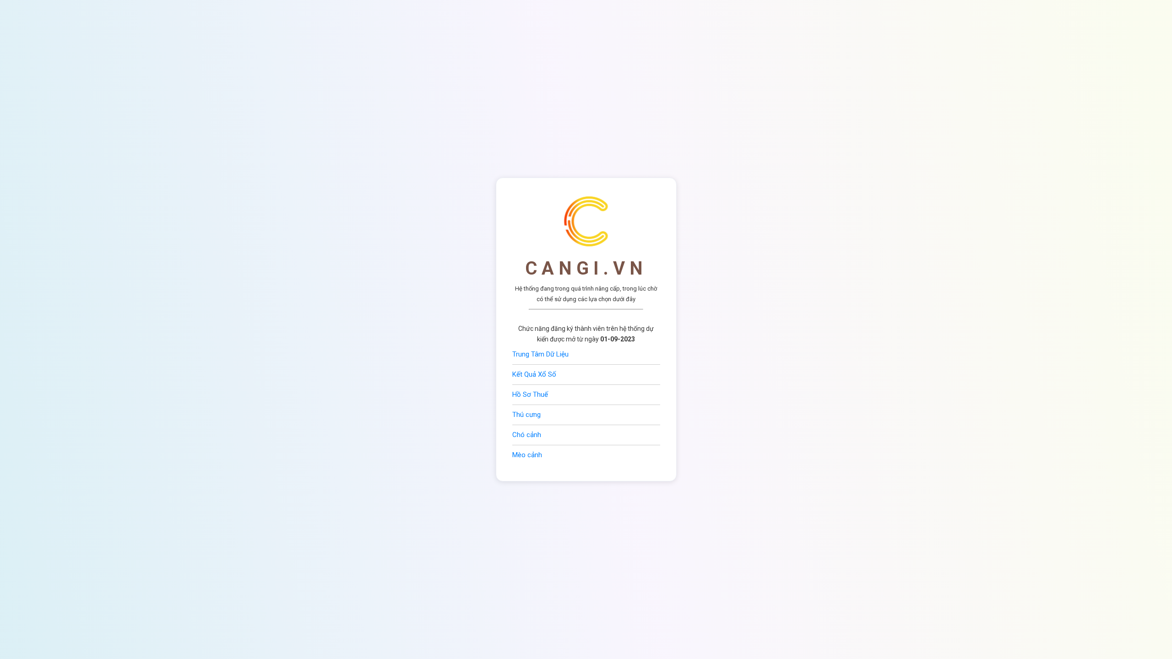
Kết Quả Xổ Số (534, 374)
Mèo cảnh (527, 455)
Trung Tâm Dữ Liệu (540, 354)
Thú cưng (526, 415)
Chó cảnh (526, 435)
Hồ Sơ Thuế (530, 394)
